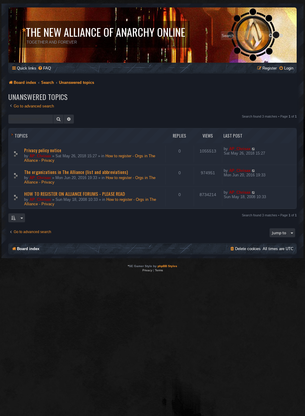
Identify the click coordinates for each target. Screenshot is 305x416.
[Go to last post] (254, 149)
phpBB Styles (167, 266)
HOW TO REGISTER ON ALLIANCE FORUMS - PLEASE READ (74, 193)
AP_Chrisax (40, 156)
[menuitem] (44, 68)
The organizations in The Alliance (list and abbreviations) (76, 171)
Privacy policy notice (42, 150)
